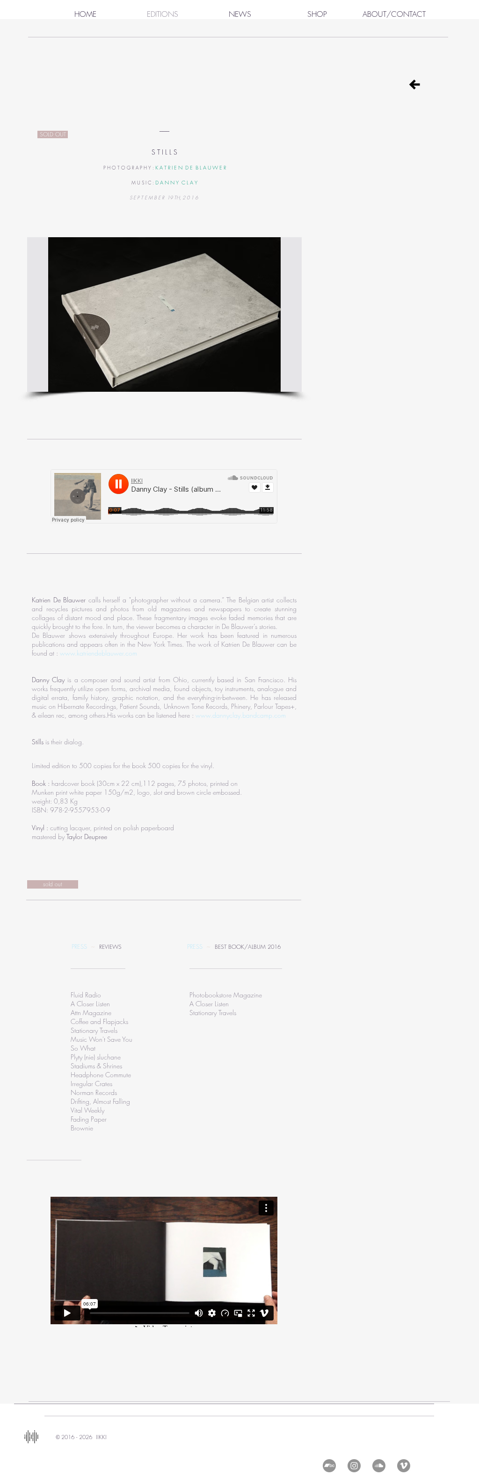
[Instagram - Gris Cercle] (354, 1465)
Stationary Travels (94, 1030)
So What (83, 1048)
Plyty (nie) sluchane (96, 1056)
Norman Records (94, 1092)
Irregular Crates (91, 1083)
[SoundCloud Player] (164, 496)
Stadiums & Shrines (96, 1065)
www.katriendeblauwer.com (98, 653)
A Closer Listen (209, 1003)
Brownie (82, 1127)
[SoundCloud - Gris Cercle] (378, 1465)
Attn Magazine (91, 1012)
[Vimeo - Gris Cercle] (403, 1465)
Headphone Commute (101, 1074)
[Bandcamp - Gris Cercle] (329, 1465)
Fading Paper (89, 1119)
